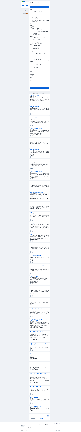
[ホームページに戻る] (25, 1)
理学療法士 (32, 160)
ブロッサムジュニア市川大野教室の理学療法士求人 (38, 374)
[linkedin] (59, 423)
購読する (41, 418)
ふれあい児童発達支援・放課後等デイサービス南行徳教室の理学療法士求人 (38, 320)
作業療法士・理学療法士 (34, 95)
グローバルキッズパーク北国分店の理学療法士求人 (38, 363)
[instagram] (56, 423)
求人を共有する (38, 424)
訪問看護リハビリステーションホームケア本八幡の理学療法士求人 (38, 344)
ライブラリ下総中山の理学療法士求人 (36, 308)
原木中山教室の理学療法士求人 (35, 386)
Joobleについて (30, 424)
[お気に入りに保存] (48, 2)
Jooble (59, 430)
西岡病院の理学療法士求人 (34, 299)
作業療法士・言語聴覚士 (34, 276)
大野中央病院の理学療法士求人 (35, 406)
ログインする (24, 7)
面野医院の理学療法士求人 (34, 397)
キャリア (29, 425)
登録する (25, 5)
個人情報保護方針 (26, 430)
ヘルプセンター (30, 426)
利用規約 (22, 430)
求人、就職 (29, 427)
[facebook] (54, 423)
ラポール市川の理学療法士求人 (35, 255)
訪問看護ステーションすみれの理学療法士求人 (38, 353)
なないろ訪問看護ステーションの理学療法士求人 (38, 331)
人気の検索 (46, 424)
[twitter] (57, 423)
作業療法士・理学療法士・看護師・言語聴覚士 (38, 265)
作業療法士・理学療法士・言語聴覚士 (36, 128)
